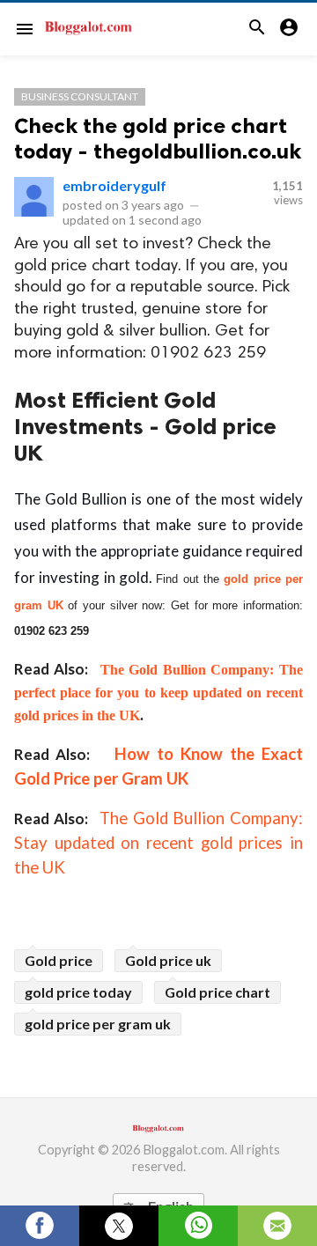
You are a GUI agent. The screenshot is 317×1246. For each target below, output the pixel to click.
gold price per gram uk (98, 1023)
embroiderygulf (114, 185)
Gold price (58, 960)
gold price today (78, 992)
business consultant (79, 96)
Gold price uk (168, 960)
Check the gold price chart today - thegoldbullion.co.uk (157, 138)
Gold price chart (217, 992)
